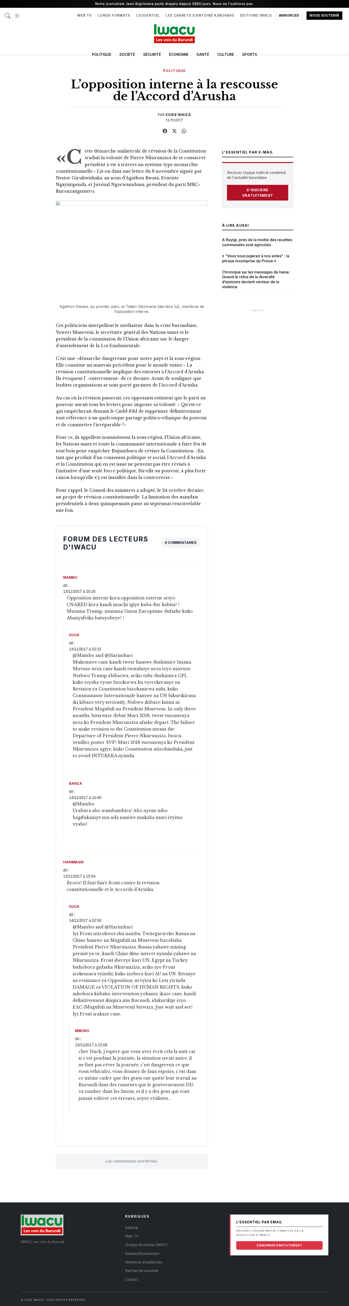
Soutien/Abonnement (142, 1253)
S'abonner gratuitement (279, 1245)
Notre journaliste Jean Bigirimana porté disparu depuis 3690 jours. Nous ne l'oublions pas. (174, 4)
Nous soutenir (324, 15)
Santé (203, 54)
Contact (131, 1279)
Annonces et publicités (143, 1262)
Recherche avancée (141, 1270)
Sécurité (152, 54)
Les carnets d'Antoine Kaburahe (200, 15)
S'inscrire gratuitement (257, 192)
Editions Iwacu (256, 15)
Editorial (131, 1227)
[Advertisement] (257, 386)
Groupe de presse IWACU (146, 1245)
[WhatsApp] (184, 131)
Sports (249, 54)
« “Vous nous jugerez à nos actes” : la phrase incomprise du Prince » (255, 258)
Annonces (289, 15)
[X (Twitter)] (174, 131)
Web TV (84, 15)
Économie (179, 54)
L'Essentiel (148, 15)
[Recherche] (7, 13)
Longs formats (114, 15)
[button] (17, 13)
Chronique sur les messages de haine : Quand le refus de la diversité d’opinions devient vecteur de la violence (256, 279)
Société (127, 54)
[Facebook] (165, 131)
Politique (101, 54)
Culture (225, 54)
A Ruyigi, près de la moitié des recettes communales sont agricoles (257, 242)
